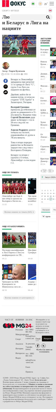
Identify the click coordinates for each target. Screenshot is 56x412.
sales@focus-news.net (30, 361)
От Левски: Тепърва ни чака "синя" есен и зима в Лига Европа (44, 135)
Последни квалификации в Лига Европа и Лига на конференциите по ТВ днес (13, 253)
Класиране (46, 210)
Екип (28, 367)
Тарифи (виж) (29, 348)
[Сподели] (5, 92)
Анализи (19, 344)
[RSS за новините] (43, 346)
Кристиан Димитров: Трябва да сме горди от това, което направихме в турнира (45, 160)
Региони (19, 330)
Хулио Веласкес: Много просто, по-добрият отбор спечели (44, 123)
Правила (29, 372)
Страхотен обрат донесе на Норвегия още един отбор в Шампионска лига (45, 148)
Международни (21, 334)
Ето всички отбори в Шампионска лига (45, 99)
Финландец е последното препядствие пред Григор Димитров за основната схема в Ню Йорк (45, 87)
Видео (18, 358)
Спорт (18, 339)
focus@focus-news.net (30, 337)
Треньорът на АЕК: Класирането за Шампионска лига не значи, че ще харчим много (11, 285)
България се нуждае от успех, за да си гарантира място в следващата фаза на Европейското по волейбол (45, 51)
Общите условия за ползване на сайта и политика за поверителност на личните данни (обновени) (28, 386)
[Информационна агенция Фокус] (38, 346)
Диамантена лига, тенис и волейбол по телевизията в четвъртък (45, 75)
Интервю (19, 349)
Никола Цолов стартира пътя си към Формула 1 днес (45, 63)
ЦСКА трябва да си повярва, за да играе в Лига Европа (44, 111)
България (19, 325)
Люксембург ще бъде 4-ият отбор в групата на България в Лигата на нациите (12, 199)
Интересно (20, 353)
